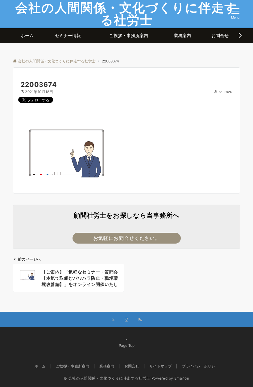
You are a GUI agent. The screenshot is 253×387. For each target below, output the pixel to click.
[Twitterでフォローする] (113, 320)
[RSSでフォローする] (140, 320)
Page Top (127, 345)
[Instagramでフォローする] (126, 320)
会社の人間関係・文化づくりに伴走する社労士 (126, 14)
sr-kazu (225, 92)
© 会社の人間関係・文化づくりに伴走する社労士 (107, 378)
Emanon (181, 378)
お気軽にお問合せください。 (126, 238)
